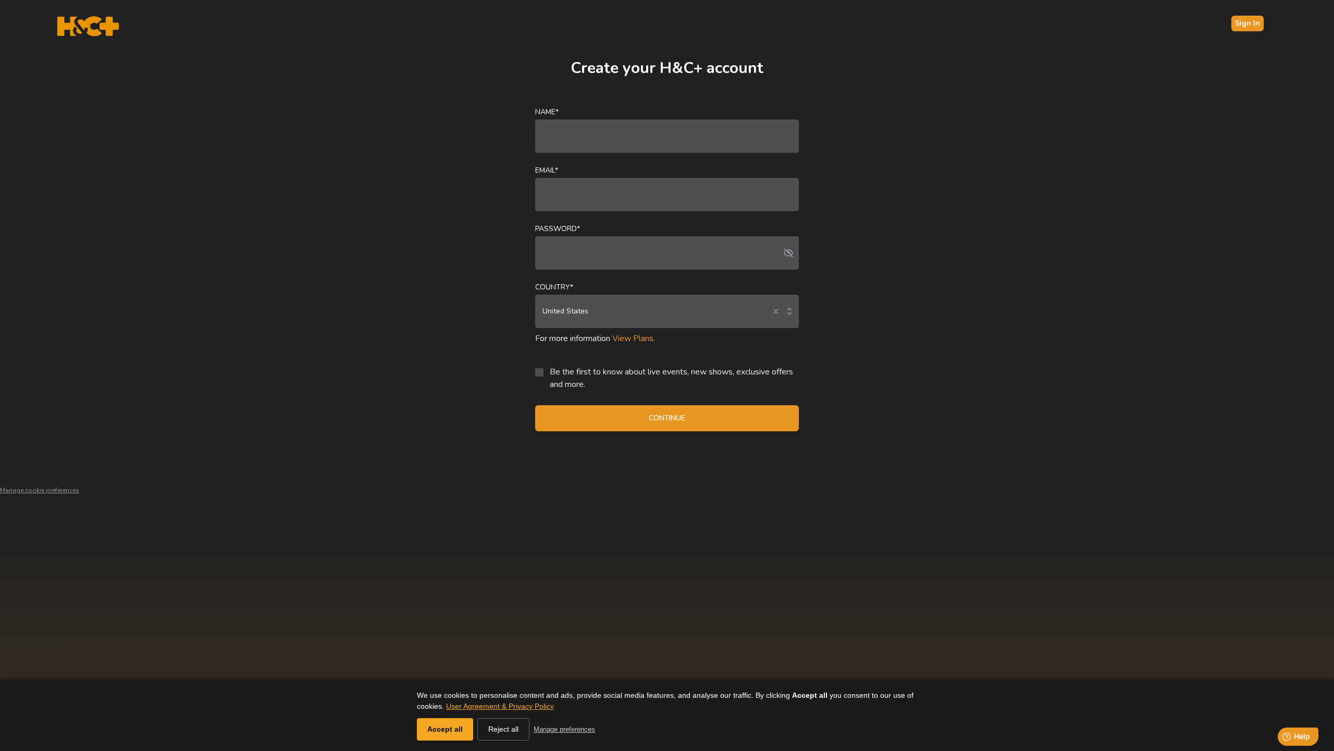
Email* (546, 170)
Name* (547, 112)
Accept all (445, 729)
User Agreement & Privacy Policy (500, 706)
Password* (557, 229)
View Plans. (633, 338)
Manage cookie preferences (39, 490)
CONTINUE (667, 418)
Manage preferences (564, 729)
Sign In (1247, 23)
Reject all (503, 729)
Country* (554, 287)
